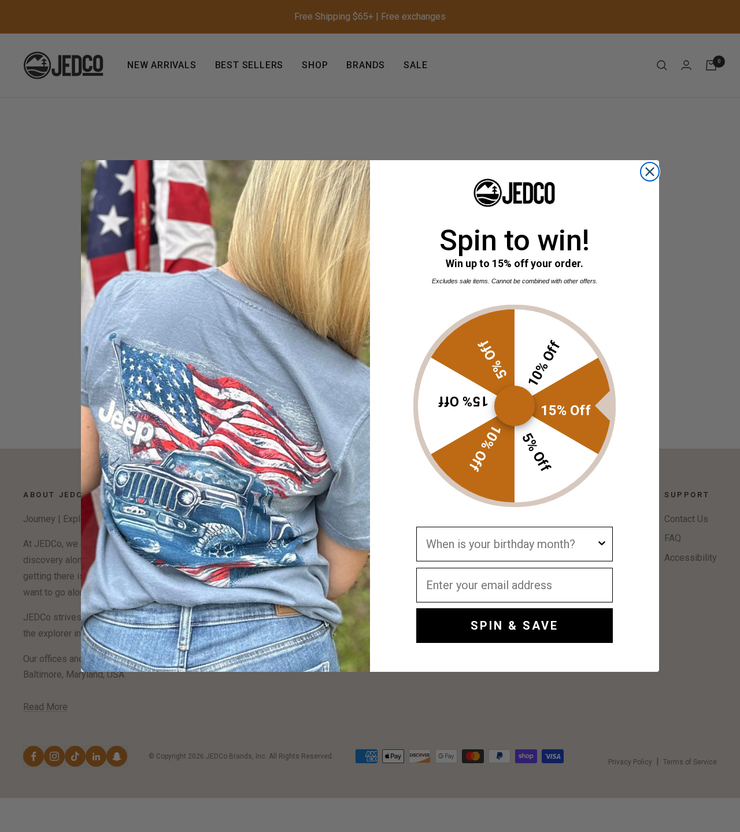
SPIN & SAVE (514, 626)
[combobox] (511, 544)
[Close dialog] (650, 171)
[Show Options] (602, 544)
